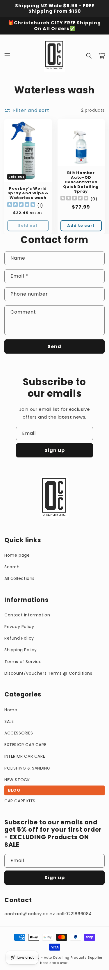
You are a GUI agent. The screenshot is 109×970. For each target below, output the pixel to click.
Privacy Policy (19, 626)
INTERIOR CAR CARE (24, 756)
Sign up (54, 450)
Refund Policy (19, 638)
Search (12, 567)
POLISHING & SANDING (27, 768)
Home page (17, 555)
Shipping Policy (20, 650)
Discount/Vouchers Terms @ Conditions (48, 673)
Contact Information (27, 615)
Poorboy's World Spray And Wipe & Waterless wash (28, 193)
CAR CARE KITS (19, 801)
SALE (9, 721)
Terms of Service (23, 662)
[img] (21, 205)
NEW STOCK (17, 780)
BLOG (14, 790)
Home (10, 710)
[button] (7, 55)
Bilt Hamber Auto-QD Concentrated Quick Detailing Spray (81, 182)
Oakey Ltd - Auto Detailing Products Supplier (62, 957)
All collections (19, 578)
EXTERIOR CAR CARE (25, 745)
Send (54, 346)
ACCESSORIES (18, 733)
